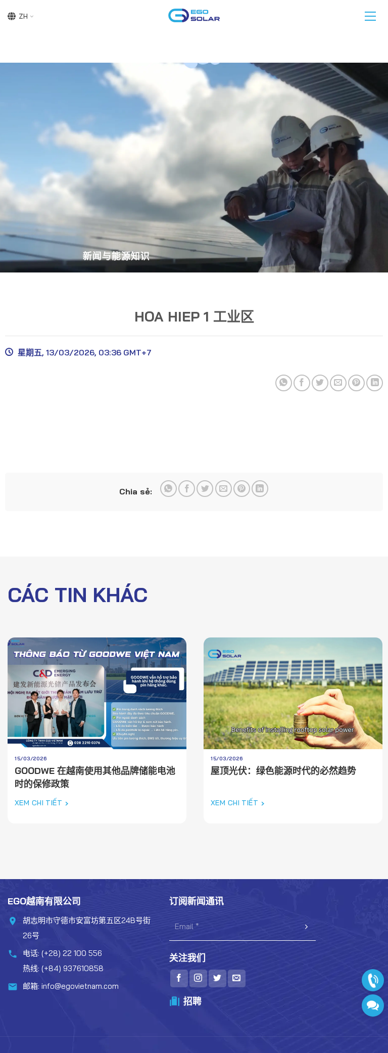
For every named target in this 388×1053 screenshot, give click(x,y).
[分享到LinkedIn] (374, 383)
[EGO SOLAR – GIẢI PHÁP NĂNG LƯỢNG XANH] (194, 16)
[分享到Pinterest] (356, 383)
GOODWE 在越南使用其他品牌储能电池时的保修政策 (95, 777)
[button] (370, 16)
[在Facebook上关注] (179, 978)
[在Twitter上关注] (217, 978)
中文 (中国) (20, 16)
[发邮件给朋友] (338, 383)
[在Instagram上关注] (198, 978)
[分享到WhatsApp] (283, 383)
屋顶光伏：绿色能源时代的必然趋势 (283, 770)
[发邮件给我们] (237, 978)
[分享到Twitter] (320, 383)
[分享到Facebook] (302, 383)
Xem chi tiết (38, 802)
